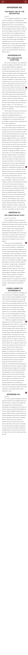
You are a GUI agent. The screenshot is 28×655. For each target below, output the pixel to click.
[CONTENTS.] (26, 327)
